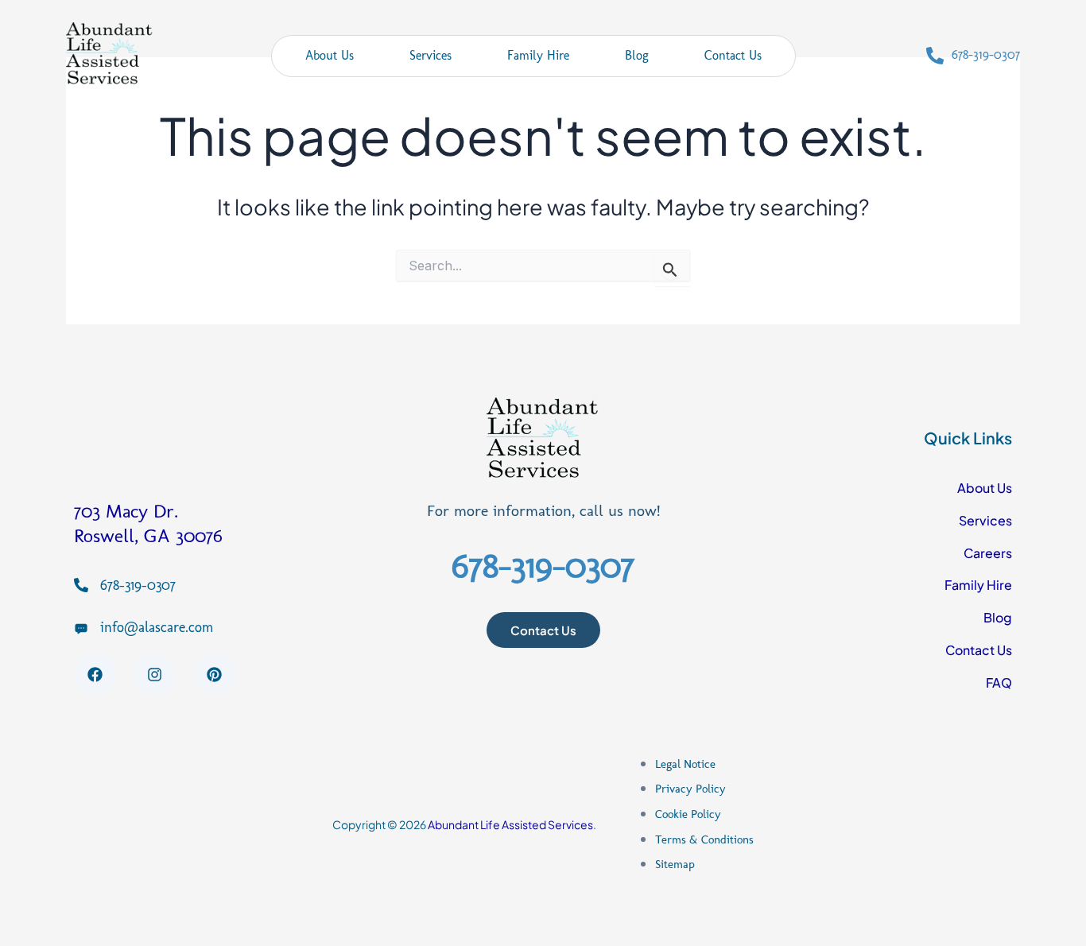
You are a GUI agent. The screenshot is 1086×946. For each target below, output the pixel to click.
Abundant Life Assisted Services (510, 824)
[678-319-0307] (935, 55)
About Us (329, 55)
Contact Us (733, 55)
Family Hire (538, 55)
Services (430, 55)
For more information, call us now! (543, 510)
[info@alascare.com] (81, 628)
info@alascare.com (156, 627)
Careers (988, 553)
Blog (637, 55)
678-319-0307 (986, 54)
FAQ (999, 682)
